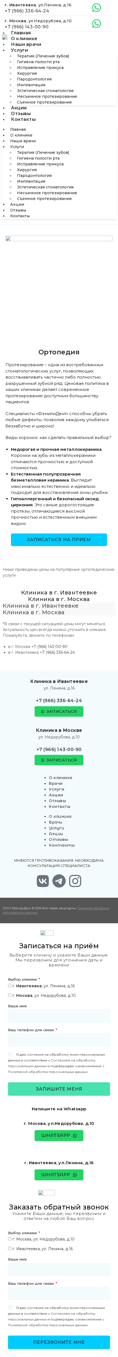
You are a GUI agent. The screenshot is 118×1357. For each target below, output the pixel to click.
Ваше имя (17, 1006)
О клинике (24, 38)
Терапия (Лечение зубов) (43, 56)
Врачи (56, 783)
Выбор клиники (23, 979)
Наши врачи (26, 44)
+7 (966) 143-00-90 (27, 26)
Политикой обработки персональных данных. (48, 1072)
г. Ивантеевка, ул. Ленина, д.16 (43, 1248)
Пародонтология (34, 79)
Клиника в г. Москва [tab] (59, 599)
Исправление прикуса (40, 67)
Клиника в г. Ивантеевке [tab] (59, 592)
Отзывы (21, 113)
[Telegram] (59, 881)
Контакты (23, 119)
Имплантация (31, 84)
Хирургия (27, 73)
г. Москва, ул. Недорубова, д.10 (44, 1239)
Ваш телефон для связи (31, 1030)
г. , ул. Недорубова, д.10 (44, 995)
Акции (19, 107)
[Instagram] (75, 881)
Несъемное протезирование (47, 96)
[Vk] (43, 881)
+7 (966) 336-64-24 (27, 10)
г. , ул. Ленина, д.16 (44, 985)
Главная (21, 32)
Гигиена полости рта (38, 61)
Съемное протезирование (44, 102)
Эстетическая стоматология (45, 90)
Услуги (19, 50)
